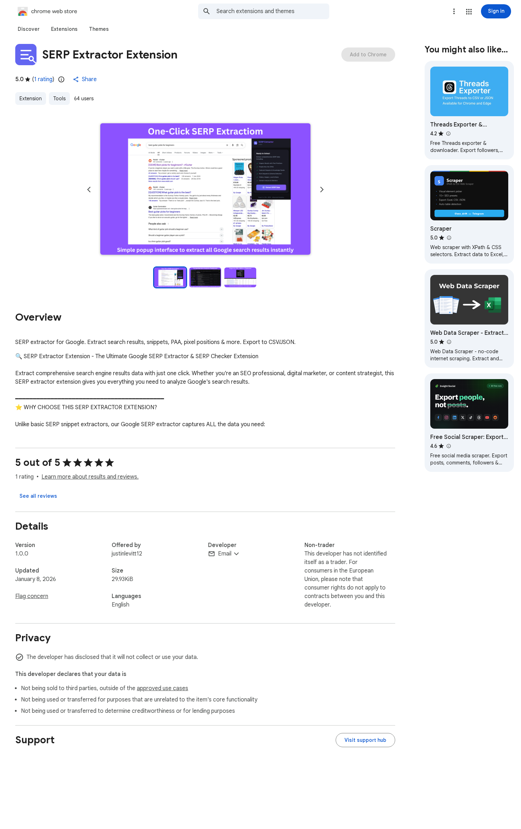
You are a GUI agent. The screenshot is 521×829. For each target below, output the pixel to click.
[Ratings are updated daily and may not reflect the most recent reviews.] (61, 79)
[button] (469, 12)
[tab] (28, 29)
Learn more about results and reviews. (90, 476)
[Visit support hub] (365, 740)
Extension (30, 98)
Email (224, 553)
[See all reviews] (38, 495)
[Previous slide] (89, 189)
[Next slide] (322, 189)
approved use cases (162, 688)
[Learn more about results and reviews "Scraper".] (448, 237)
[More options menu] (454, 11)
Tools (59, 98)
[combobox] (273, 11)
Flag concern (31, 596)
